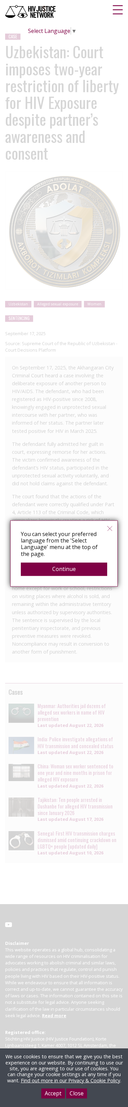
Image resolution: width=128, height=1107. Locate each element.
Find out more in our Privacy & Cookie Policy (70, 1080)
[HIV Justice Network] (31, 11)
